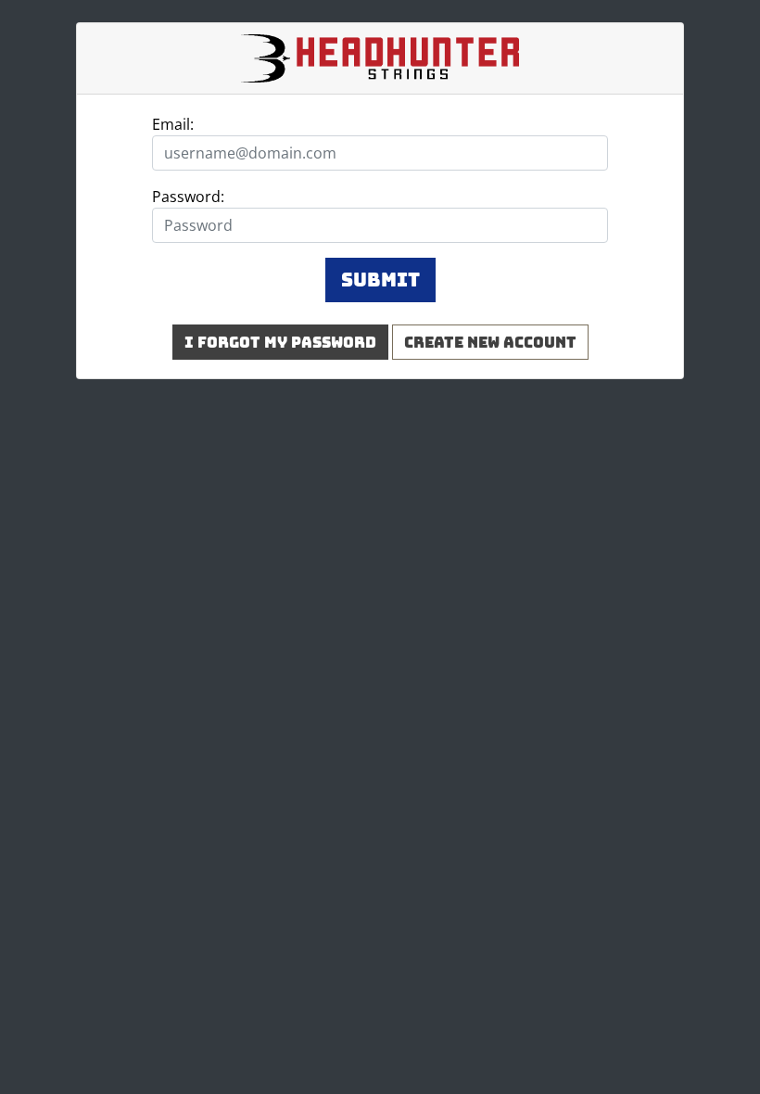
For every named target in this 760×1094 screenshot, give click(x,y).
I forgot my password (280, 342)
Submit (380, 280)
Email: (173, 124)
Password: (188, 196)
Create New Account (490, 342)
